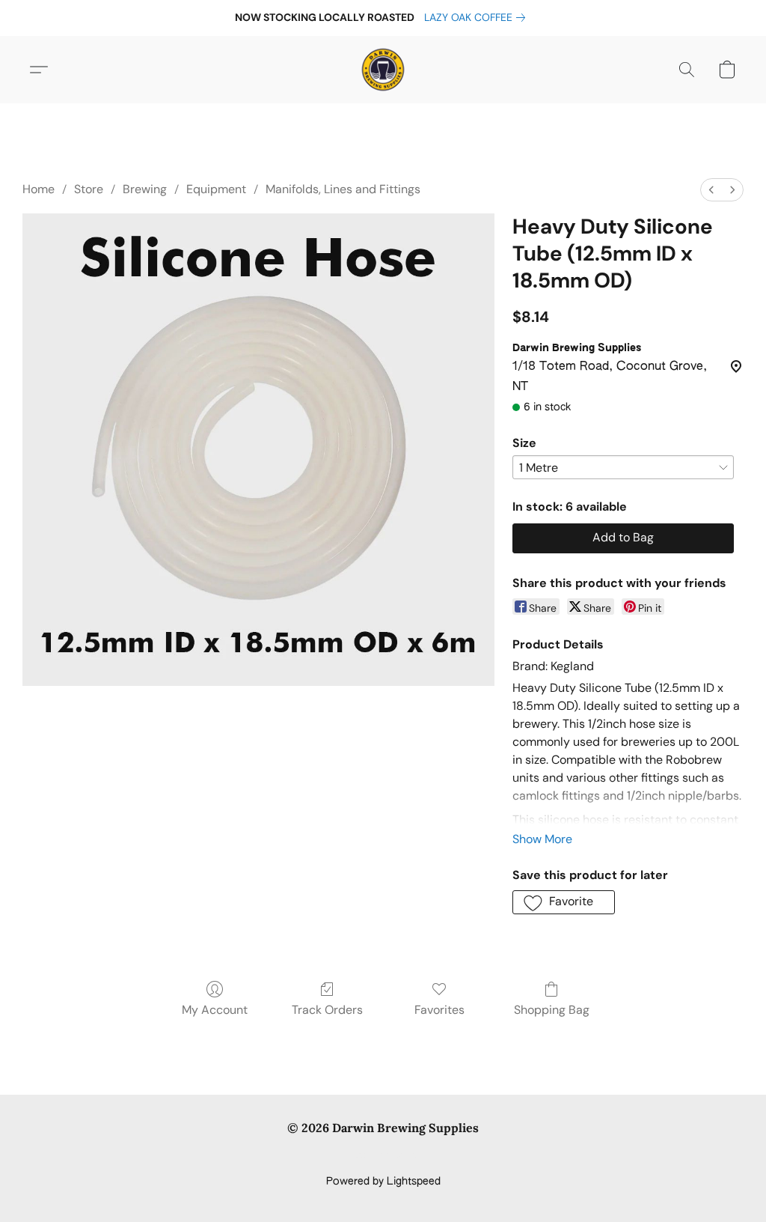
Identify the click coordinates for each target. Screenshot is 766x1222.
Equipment (216, 189)
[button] (383, 69)
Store (88, 189)
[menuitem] (711, 190)
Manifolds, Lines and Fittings (343, 189)
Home (38, 189)
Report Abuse (383, 1156)
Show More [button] (542, 839)
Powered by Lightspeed (383, 1181)
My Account (215, 1010)
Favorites (439, 1010)
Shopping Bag (551, 1010)
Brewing (145, 189)
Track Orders (327, 1010)
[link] (477, 17)
